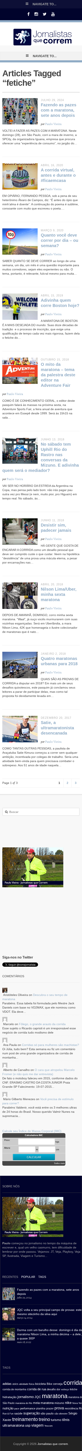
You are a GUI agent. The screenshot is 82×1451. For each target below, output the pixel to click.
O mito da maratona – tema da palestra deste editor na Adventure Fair (58, 375)
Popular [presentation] (28, 1277)
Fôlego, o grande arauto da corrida (42, 1024)
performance (27, 1408)
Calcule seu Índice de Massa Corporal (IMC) (31, 1131)
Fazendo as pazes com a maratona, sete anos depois (58, 110)
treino (44, 1419)
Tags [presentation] (42, 1277)
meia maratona (43, 1403)
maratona (54, 1395)
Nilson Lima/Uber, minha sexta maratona (59, 594)
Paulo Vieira (53, 124)
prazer (50, 1408)
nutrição (8, 1408)
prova (59, 1408)
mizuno (59, 1403)
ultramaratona (13, 1425)
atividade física (26, 1384)
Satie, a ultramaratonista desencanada (57, 727)
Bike (49, 1384)
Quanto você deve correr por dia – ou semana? (59, 240)
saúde (18, 1413)
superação (31, 1413)
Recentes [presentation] (10, 1277)
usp (27, 1425)
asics (15, 1384)
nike (68, 1403)
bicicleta (40, 1383)
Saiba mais (59, 1163)
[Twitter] (44, 14)
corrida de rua (36, 1389)
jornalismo (25, 1397)
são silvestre (60, 1413)
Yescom (48, 1426)
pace (16, 1408)
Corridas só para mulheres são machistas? (50, 1045)
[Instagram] (36, 14)
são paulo (47, 1413)
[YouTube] (53, 14)
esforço (65, 1389)
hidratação (10, 1397)
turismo (56, 1420)
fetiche (73, 1389)
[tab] (10, 1277)
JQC (37, 1397)
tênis (66, 1420)
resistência (71, 1408)
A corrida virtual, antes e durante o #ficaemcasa (58, 175)
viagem (37, 1425)
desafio (51, 1389)
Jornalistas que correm (52, 1444)
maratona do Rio (23, 1403)
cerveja (58, 1383)
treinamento (25, 1419)
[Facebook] (28, 14)
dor (58, 1389)
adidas (7, 1383)
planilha (40, 1408)
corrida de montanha (14, 1389)
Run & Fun (8, 1413)
